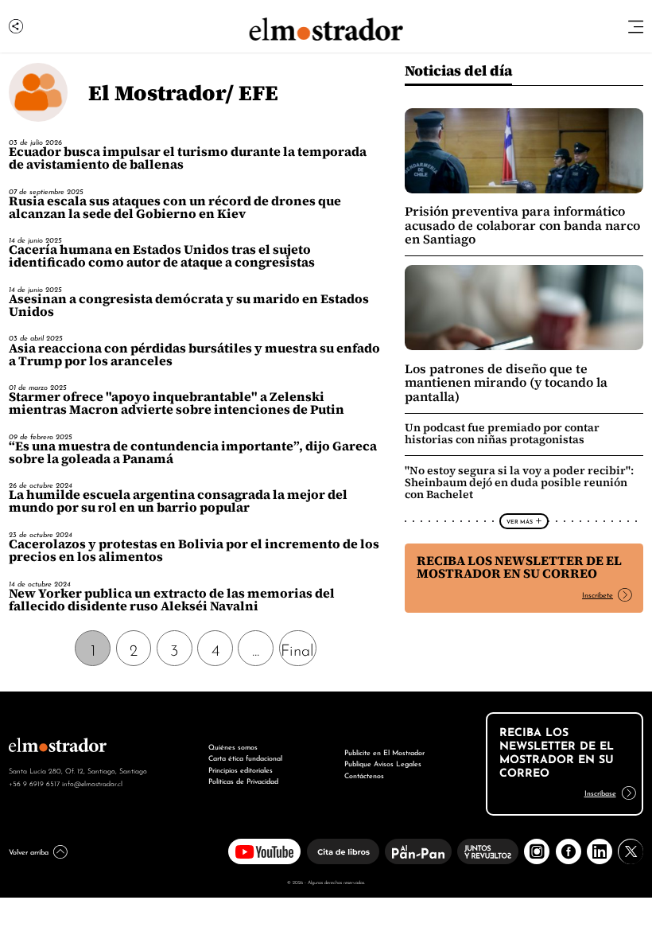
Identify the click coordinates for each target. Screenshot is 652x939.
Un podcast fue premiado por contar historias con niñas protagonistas (502, 433)
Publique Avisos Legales (382, 763)
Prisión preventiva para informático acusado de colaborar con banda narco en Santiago (522, 225)
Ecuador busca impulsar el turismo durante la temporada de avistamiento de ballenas (188, 158)
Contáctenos (364, 775)
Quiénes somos (233, 746)
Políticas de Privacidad (243, 780)
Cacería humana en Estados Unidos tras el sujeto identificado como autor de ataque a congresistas (162, 256)
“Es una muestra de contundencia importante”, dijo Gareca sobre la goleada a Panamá (193, 452)
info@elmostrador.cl (92, 783)
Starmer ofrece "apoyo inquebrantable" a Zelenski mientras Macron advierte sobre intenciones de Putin (176, 403)
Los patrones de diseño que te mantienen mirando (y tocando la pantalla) (506, 382)
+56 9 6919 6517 (34, 783)
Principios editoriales (240, 769)
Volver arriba (29, 851)
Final (297, 648)
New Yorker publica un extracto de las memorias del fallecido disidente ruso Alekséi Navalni (172, 599)
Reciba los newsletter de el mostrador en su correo (519, 567)
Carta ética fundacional (245, 757)
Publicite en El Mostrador (384, 751)
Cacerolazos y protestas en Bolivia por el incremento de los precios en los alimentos (194, 550)
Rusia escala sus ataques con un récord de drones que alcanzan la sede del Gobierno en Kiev (175, 207)
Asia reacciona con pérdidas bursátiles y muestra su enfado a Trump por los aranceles (194, 354)
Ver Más (519, 521)
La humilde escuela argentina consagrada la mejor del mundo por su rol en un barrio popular (178, 501)
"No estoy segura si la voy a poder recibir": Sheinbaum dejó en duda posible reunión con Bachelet (519, 482)
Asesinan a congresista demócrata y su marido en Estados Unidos (189, 305)
